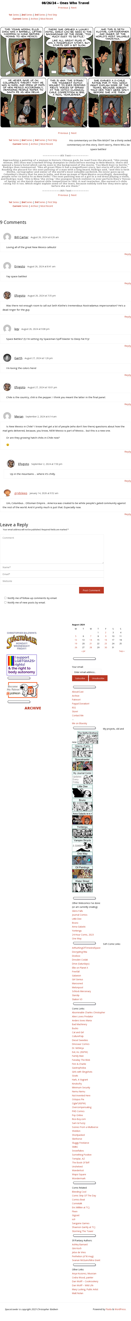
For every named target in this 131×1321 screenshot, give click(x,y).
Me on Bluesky (79, 723)
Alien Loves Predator (82, 1016)
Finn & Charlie (79, 1063)
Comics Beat (78, 1199)
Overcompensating (81, 1107)
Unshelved (77, 1166)
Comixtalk (77, 1203)
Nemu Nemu (78, 1091)
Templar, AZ (78, 1158)
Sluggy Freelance (80, 1142)
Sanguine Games (80, 1223)
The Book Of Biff (80, 1162)
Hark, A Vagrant (80, 1079)
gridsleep (20, 493)
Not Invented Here (81, 1095)
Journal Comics (79, 914)
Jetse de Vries (79, 1252)
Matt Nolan (77, 1293)
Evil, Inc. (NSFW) (80, 1052)
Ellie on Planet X (80, 967)
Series (14, 14)
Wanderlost (78, 1170)
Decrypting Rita (79, 951)
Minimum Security (81, 1087)
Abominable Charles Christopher (88, 1012)
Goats (75, 1075)
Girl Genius (77, 979)
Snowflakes (78, 1150)
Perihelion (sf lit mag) (83, 1256)
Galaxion (76, 975)
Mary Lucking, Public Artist (85, 1289)
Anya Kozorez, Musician (84, 1273)
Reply (127, 254)
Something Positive (82, 1154)
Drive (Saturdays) (80, 963)
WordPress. (120, 1309)
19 (76, 643)
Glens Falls (77, 910)
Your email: (77, 666)
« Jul (83, 651)
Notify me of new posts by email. (26, 602)
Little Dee (76, 918)
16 (106, 640)
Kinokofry (77, 1083)
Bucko (75, 1028)
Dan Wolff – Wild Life (82, 1285)
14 (91, 640)
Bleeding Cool (79, 1191)
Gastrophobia (79, 1067)
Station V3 (77, 999)
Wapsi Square (79, 1174)
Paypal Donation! (80, 703)
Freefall (76, 971)
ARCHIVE (33, 708)
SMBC (75, 1146)
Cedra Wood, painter (82, 1277)
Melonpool (77, 987)
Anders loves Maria (82, 1020)
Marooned (77, 983)
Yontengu (77, 930)
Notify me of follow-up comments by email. (32, 598)
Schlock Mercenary (81, 991)
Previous (63, 7)
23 (106, 643)
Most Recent (46, 18)
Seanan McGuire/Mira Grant (86, 1260)
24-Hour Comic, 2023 (83, 934)
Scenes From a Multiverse (85, 1127)
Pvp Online (77, 1115)
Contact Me (78, 715)
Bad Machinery (79, 1024)
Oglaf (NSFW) (79, 1103)
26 (76, 647)
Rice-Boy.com (79, 1119)
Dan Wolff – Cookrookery (85, 1281)
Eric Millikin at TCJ (80, 1207)
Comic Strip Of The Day (84, 1195)
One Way (76, 938)
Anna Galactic (79, 926)
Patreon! (76, 699)
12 (76, 640)
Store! (75, 711)
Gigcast (75, 1215)
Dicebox (76, 955)
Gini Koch (76, 1248)
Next (74, 7)
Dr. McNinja (78, 1048)
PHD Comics (78, 1111)
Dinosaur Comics (80, 1044)
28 (91, 647)
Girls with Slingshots (82, 1071)
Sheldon (76, 1130)
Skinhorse (77, 1138)
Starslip (75, 995)
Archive (34, 18)
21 (91, 643)
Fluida (108, 1309)
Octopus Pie (78, 1099)
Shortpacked (78, 1134)
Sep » (121, 651)
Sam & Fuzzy (78, 1123)
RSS (74, 707)
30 (106, 647)
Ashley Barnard (80, 1244)
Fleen (74, 1211)
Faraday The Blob (81, 1059)
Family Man (78, 1055)
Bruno (75, 922)
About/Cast (77, 691)
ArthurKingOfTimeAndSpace (86, 947)
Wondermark (78, 1178)
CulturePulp (78, 1036)
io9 (73, 1219)
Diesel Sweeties (80, 1040)
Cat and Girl (78, 1032)
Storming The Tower (82, 1231)
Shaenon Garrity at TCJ (83, 1227)
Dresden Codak (80, 959)
